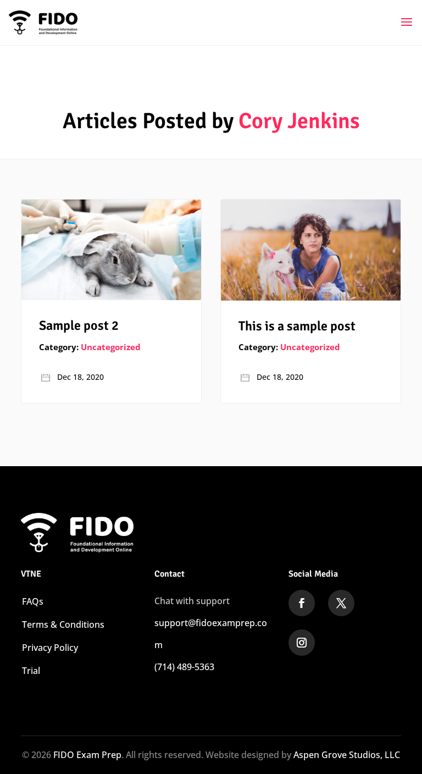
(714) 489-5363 (184, 667)
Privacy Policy (50, 648)
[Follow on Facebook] (301, 603)
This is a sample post (297, 326)
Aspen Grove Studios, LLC (346, 755)
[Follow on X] (341, 603)
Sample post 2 (79, 325)
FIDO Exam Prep (87, 755)
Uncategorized (111, 346)
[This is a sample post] (310, 250)
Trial (31, 671)
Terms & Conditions (63, 624)
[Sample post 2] (111, 250)
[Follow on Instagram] (301, 642)
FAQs (32, 601)
